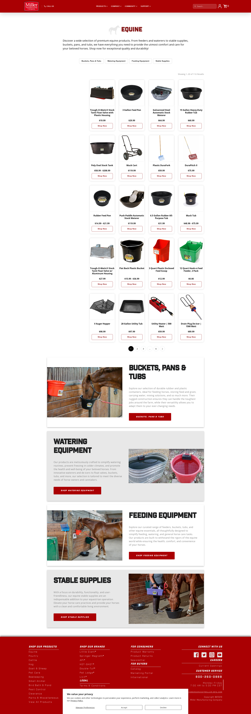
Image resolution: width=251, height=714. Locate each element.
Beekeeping (36, 677)
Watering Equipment (116, 61)
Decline (163, 707)
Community (130, 6)
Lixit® (83, 677)
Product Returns (142, 656)
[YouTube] (219, 654)
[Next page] (162, 348)
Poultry (33, 656)
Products (101, 6)
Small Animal (37, 681)
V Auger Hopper (102, 323)
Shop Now (102, 126)
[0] (225, 6)
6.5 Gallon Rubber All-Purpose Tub (161, 216)
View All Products (40, 702)
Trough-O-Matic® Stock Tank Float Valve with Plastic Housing (102, 113)
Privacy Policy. (76, 700)
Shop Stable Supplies (75, 617)
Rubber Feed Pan (102, 215)
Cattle (33, 660)
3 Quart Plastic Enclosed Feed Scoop (161, 269)
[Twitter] (204, 654)
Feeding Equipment (140, 61)
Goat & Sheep (38, 669)
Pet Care (35, 673)
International (139, 677)
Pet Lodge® (87, 673)
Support (145, 6)
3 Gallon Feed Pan (131, 110)
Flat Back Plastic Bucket (131, 268)
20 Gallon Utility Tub (131, 323)
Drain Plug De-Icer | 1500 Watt (191, 325)
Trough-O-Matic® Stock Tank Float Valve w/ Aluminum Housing (102, 271)
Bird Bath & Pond (40, 685)
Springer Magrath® (92, 656)
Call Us (50, 6)
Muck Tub (191, 215)
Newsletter (138, 660)
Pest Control (37, 689)
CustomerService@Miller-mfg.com (203, 692)
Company (115, 6)
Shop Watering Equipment (77, 491)
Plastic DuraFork (161, 165)
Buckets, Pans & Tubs (91, 61)
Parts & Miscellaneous (44, 698)
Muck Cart (131, 165)
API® (82, 660)
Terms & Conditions (93, 686)
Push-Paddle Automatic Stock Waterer (131, 216)
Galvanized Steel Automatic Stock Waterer (161, 113)
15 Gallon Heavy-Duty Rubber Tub (191, 111)
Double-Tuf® (87, 669)
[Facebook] (196, 654)
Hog (31, 664)
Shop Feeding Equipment (151, 556)
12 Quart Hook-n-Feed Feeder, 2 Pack (191, 269)
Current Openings (210, 666)
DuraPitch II (191, 165)
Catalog (136, 669)
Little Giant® (88, 652)
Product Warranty (142, 652)
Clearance (35, 694)
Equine (33, 652)
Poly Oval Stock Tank (102, 165)
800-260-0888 (209, 677)
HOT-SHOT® (87, 664)
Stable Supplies (163, 61)
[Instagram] (211, 654)
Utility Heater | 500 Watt (161, 325)
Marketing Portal (142, 673)
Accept (124, 707)
